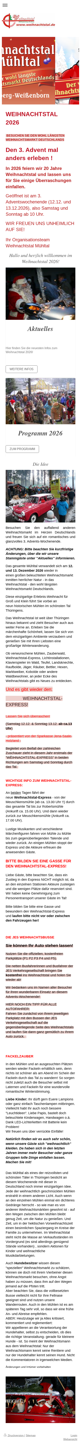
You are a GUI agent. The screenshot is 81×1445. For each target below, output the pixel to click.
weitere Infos (22, 369)
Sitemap (31, 1435)
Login (74, 1435)
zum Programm (22, 449)
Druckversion (15, 1435)
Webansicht (70, 1439)
